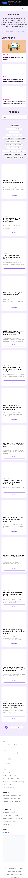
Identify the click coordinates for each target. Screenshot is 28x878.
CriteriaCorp (6, 798)
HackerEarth (6, 795)
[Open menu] (26, 8)
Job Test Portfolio (18, 818)
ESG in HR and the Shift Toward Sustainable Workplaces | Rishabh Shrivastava (13, 332)
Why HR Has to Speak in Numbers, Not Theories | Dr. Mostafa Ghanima (12, 407)
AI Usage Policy (19, 868)
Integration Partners (17, 744)
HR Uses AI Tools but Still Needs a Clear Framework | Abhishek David (13, 444)
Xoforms (12, 784)
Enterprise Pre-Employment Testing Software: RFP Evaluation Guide (12, 219)
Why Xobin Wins (7, 805)
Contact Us (5, 756)
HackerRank (14, 795)
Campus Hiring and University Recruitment (14, 144)
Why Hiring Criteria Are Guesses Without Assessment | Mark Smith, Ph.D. (13, 519)
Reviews (15, 157)
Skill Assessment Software (9, 769)
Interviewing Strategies (20, 138)
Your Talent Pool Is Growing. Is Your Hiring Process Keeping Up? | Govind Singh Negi (14, 668)
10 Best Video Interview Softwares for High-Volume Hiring (12, 257)
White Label (6, 781)
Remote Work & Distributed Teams (14, 147)
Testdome (5, 801)
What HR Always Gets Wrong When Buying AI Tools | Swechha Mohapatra (13, 631)
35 (18, 727)
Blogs (12, 812)
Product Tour (6, 747)
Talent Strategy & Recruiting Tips (14, 141)
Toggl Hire (17, 801)
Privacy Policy (20, 31)
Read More (14, 195)
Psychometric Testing (14, 131)
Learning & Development (7, 154)
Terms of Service (18, 874)
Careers (7, 759)
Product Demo (13, 756)
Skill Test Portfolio (7, 818)
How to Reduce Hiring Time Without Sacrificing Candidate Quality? (13, 369)
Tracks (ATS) (6, 778)
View (24, 2)
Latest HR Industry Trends (20, 154)
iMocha (11, 801)
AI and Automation (15, 125)
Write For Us (6, 824)
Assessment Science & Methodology (14, 135)
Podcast (21, 157)
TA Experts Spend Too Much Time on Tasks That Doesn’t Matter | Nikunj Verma (12, 482)
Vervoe (20, 795)
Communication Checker (17, 781)
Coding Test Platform (8, 772)
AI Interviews (6, 766)
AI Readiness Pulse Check (9, 787)
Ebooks (16, 815)
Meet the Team (6, 744)
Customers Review (7, 750)
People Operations (21, 151)
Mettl (19, 798)
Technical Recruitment (8, 138)
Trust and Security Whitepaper (14, 871)
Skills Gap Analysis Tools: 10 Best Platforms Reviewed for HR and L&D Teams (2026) (13, 705)
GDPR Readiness (9, 868)
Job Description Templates (9, 821)
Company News (8, 157)
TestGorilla (13, 798)
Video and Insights (7, 815)
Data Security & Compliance (10, 753)
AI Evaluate (5, 784)
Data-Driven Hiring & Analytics (9, 151)
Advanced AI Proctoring (17, 778)
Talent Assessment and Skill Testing (14, 128)
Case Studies (14, 747)
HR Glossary (6, 812)
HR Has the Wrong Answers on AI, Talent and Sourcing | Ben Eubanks (13, 594)
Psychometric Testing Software (10, 775)
